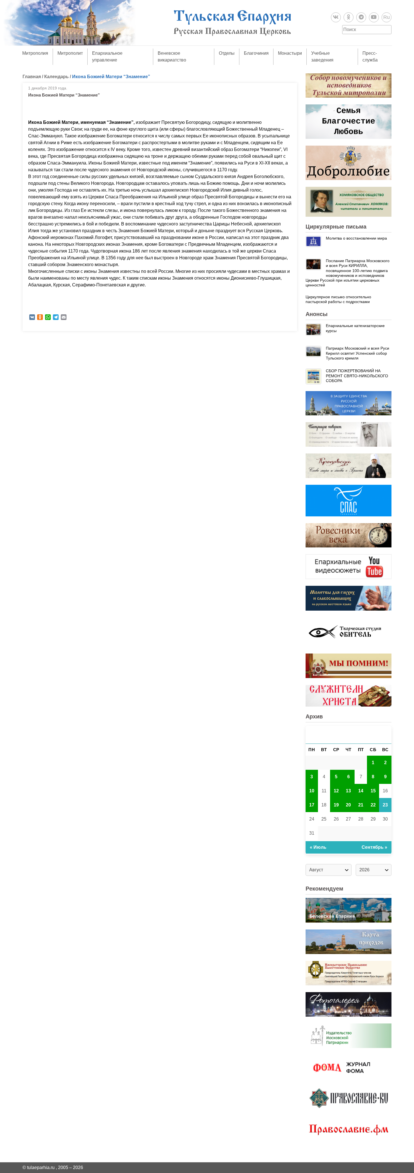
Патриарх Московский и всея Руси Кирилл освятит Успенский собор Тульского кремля (357, 353)
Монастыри (290, 53)
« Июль (318, 847)
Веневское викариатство (172, 56)
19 (336, 805)
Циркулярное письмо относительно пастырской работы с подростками (338, 299)
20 (348, 805)
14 (360, 790)
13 (348, 790)
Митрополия (35, 53)
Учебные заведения (322, 56)
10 (311, 790)
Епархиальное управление (107, 56)
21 (360, 805)
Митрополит (70, 53)
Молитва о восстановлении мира (356, 238)
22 (373, 805)
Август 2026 (348, 734)
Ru (386, 17)
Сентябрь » (374, 847)
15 (373, 790)
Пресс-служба (370, 56)
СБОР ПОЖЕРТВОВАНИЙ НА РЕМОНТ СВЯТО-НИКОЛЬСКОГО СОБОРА (357, 376)
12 (336, 790)
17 (311, 805)
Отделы (227, 53)
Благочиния (256, 53)
